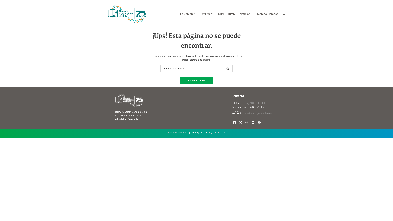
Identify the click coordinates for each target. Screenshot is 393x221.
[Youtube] (259, 122)
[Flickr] (253, 122)
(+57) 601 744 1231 (254, 103)
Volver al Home (197, 81)
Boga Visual (214, 133)
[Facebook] (235, 122)
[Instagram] (247, 122)
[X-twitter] (241, 122)
